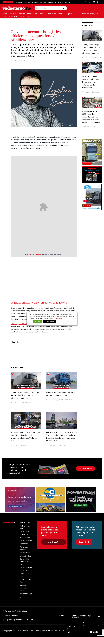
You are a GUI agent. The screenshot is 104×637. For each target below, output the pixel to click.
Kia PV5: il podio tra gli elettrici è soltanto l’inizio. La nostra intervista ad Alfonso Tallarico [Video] (25, 436)
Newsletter (27, 2)
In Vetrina (61, 399)
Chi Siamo (19, 2)
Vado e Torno (25, 523)
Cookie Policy (58, 318)
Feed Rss (67, 2)
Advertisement (35, 254)
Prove (4, 16)
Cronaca (22, 16)
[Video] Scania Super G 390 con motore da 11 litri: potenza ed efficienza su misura (91, 48)
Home (4, 14)
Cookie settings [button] (49, 322)
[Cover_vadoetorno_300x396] (92, 152)
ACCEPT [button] (37, 322)
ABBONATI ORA (85, 469)
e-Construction (25, 556)
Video (99, 57)
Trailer (60, 14)
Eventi (30, 16)
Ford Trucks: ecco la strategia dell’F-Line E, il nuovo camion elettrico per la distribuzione (91, 82)
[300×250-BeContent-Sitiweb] (20, 499)
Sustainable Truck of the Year (24, 562)
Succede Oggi (32, 14)
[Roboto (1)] (92, 174)
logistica (16, 342)
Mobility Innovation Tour (24, 588)
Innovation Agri (26, 594)
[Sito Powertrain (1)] (81, 499)
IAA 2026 (12, 14)
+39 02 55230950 (10, 615)
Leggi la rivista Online (53, 542)
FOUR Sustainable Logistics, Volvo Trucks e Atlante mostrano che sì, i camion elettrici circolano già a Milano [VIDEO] (61, 436)
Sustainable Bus (26, 541)
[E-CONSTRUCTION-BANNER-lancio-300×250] (50, 499)
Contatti (60, 2)
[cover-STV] (92, 197)
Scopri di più (84, 542)
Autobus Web (25, 537)
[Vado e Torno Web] (16, 8)
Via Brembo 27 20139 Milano (15, 611)
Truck (42, 14)
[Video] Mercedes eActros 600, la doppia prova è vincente (60, 393)
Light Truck (51, 14)
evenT (22, 597)
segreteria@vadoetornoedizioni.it (18, 620)
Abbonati (8, 2)
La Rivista (43, 2)
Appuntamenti (52, 2)
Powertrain (24, 544)
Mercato (21, 14)
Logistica (69, 14)
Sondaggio (35, 2)
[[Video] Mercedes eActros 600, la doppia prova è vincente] (61, 380)
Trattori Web (25, 553)
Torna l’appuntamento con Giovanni (24, 324)
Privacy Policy (64, 615)
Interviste (13, 16)
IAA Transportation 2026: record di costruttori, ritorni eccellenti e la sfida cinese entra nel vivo (91, 117)
